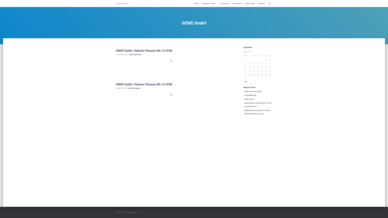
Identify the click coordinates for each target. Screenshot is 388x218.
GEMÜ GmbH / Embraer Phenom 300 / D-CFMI (144, 50)
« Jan (245, 81)
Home (196, 4)
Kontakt (261, 4)
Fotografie (224, 4)
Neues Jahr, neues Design (253, 91)
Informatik (237, 4)
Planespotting (208, 4)
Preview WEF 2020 (250, 95)
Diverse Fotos (249, 99)
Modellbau (250, 4)
